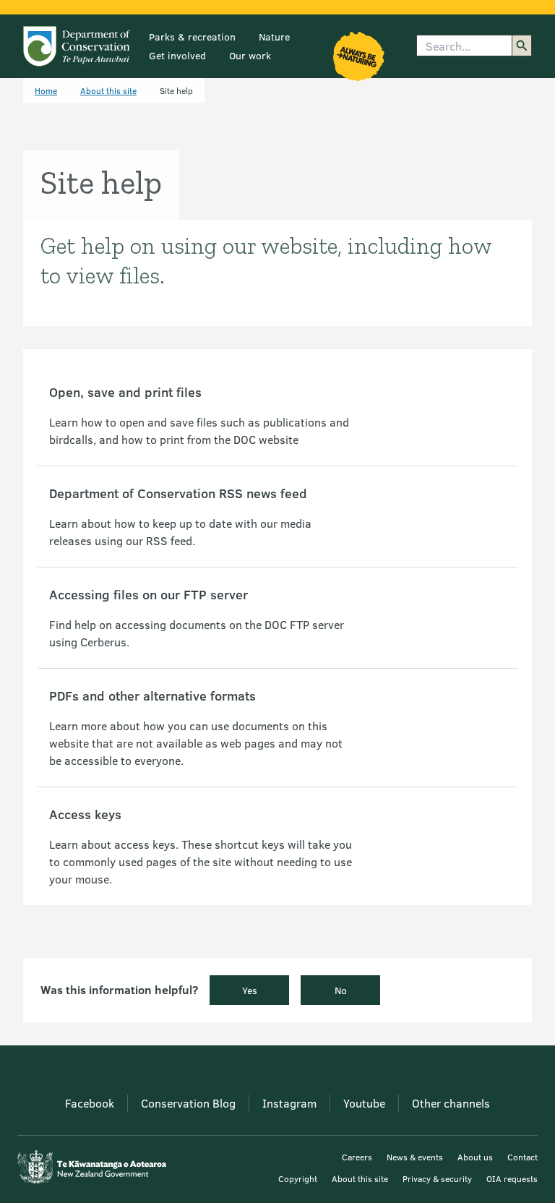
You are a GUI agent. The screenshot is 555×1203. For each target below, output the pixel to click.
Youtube (364, 1102)
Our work (250, 55)
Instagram (289, 1102)
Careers (357, 1157)
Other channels (451, 1102)
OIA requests (512, 1178)
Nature (274, 36)
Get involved (177, 55)
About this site (108, 90)
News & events (415, 1157)
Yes (249, 990)
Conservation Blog (188, 1102)
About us (475, 1157)
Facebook (89, 1102)
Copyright (297, 1178)
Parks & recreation (192, 36)
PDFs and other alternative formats (152, 695)
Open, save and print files (125, 392)
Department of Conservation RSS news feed (178, 493)
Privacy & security (437, 1178)
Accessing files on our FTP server (148, 594)
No (341, 990)
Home (46, 90)
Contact (522, 1157)
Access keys (85, 814)
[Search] (522, 45)
